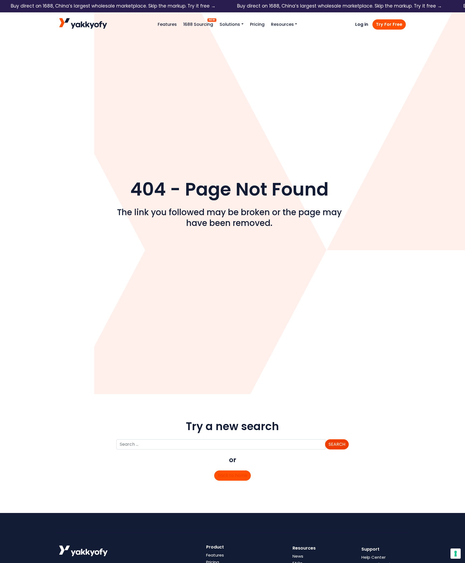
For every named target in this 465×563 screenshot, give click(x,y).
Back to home (232, 475)
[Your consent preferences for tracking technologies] (455, 553)
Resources (282, 24)
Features (167, 24)
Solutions (230, 24)
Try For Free (389, 24)
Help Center (373, 557)
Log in (361, 24)
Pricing (257, 24)
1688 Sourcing (198, 24)
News (298, 556)
